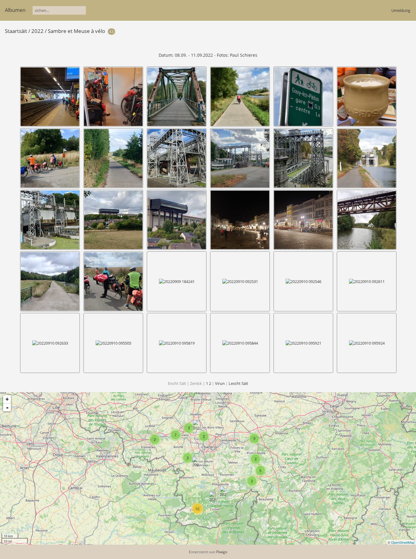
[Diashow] (378, 30)
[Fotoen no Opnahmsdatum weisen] (388, 30)
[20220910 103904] (212, 497)
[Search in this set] (368, 30)
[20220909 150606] (195, 463)
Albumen (15, 10)
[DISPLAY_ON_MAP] (398, 30)
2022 (37, 30)
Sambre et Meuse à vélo (76, 30)
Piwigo (221, 551)
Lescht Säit (238, 383)
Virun (220, 383)
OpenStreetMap (402, 542)
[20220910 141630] (223, 492)
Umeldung (400, 10)
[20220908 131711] (196, 426)
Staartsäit (16, 30)
